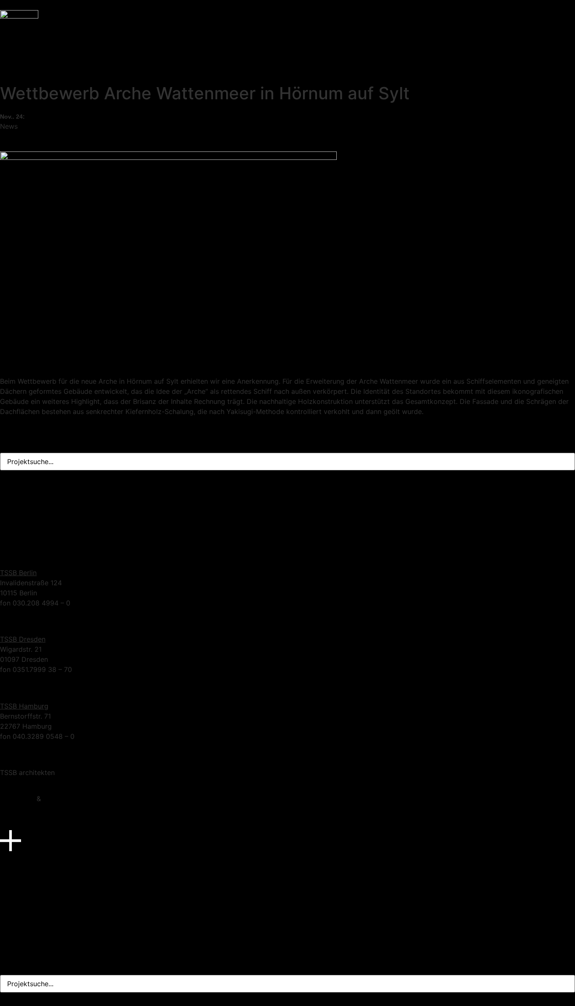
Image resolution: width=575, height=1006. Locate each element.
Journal (12, 36)
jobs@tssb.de (21, 536)
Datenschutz (63, 798)
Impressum (17, 798)
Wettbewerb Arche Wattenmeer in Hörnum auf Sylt (80, 46)
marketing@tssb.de (30, 546)
